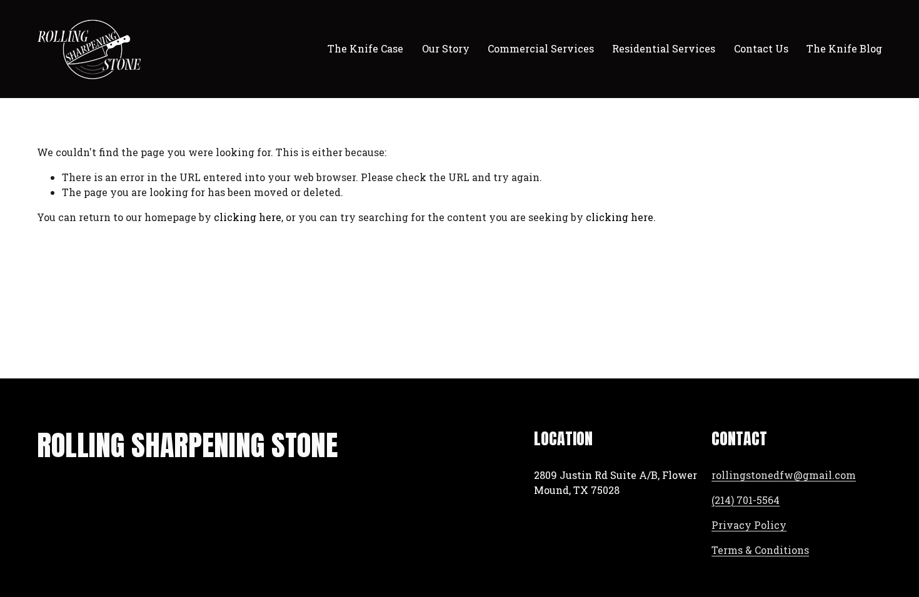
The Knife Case (365, 48)
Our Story (446, 48)
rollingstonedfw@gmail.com (783, 474)
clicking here (247, 217)
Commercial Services (541, 48)
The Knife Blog (844, 48)
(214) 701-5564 (745, 499)
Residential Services (663, 48)
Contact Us (761, 48)
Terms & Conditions (760, 549)
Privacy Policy (748, 524)
